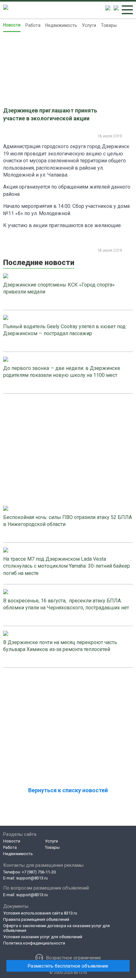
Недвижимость (61, 25)
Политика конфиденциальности (34, 943)
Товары (109, 25)
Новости (12, 24)
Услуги (89, 25)
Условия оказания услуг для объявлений (42, 936)
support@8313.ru (32, 878)
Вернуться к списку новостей (68, 790)
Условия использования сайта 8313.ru (40, 913)
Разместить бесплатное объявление (68, 966)
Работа (32, 25)
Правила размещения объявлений (36, 919)
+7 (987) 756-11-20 (39, 872)
